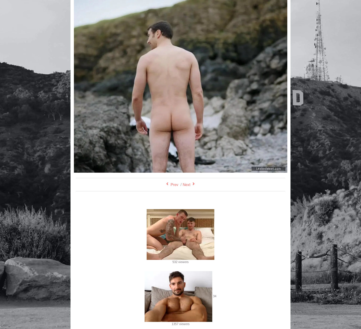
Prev (174, 184)
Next (187, 184)
